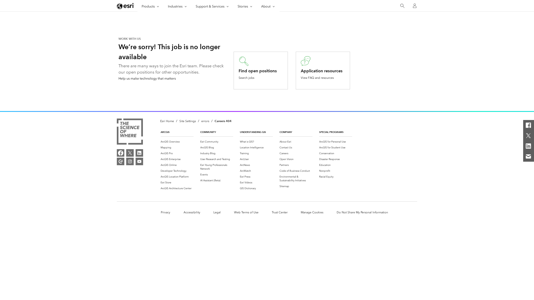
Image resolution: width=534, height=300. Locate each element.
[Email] (528, 156)
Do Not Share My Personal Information (362, 212)
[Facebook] (528, 125)
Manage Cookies (312, 212)
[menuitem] (177, 142)
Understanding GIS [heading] (253, 132)
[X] (528, 135)
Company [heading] (286, 132)
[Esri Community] (120, 161)
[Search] (402, 6)
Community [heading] (208, 132)
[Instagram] (130, 161)
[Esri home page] (125, 6)
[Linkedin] (528, 146)
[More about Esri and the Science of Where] (130, 132)
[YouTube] (139, 161)
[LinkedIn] (139, 153)
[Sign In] (414, 6)
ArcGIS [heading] (165, 132)
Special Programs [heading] (331, 132)
